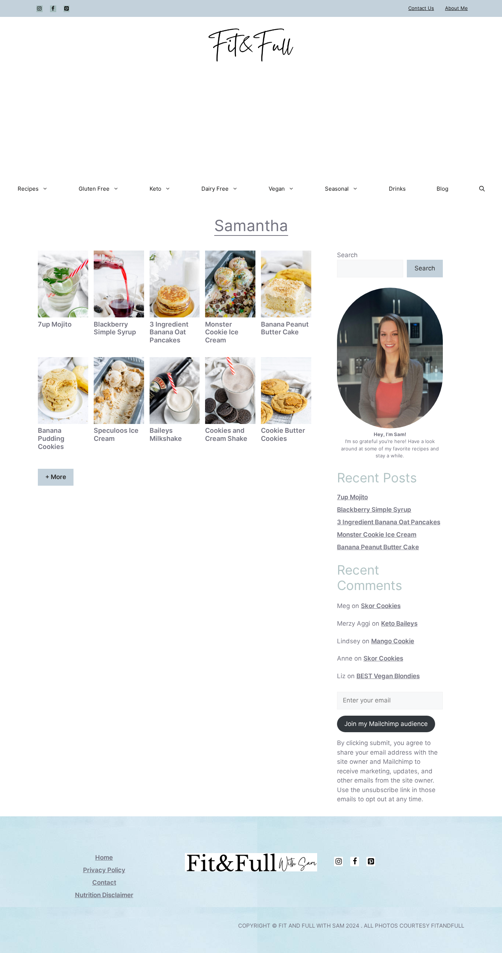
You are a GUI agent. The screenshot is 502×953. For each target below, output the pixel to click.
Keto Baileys (399, 623)
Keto (155, 188)
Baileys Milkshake (166, 434)
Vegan (277, 188)
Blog (442, 188)
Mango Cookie (392, 641)
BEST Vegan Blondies (388, 676)
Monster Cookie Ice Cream (222, 332)
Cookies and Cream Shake (226, 434)
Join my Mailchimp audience (386, 723)
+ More (55, 477)
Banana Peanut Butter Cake (285, 328)
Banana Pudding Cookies (51, 438)
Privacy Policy (104, 870)
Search (347, 255)
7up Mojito (55, 324)
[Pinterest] (67, 9)
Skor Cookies (381, 605)
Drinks (397, 188)
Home (104, 857)
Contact (104, 882)
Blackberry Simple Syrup (115, 328)
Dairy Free (215, 188)
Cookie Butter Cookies (283, 434)
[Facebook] (53, 9)
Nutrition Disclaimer (104, 895)
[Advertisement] (251, 120)
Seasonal (337, 188)
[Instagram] (39, 9)
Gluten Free (94, 188)
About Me (456, 8)
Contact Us (421, 8)
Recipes (28, 188)
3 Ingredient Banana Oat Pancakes (169, 332)
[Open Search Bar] (482, 189)
